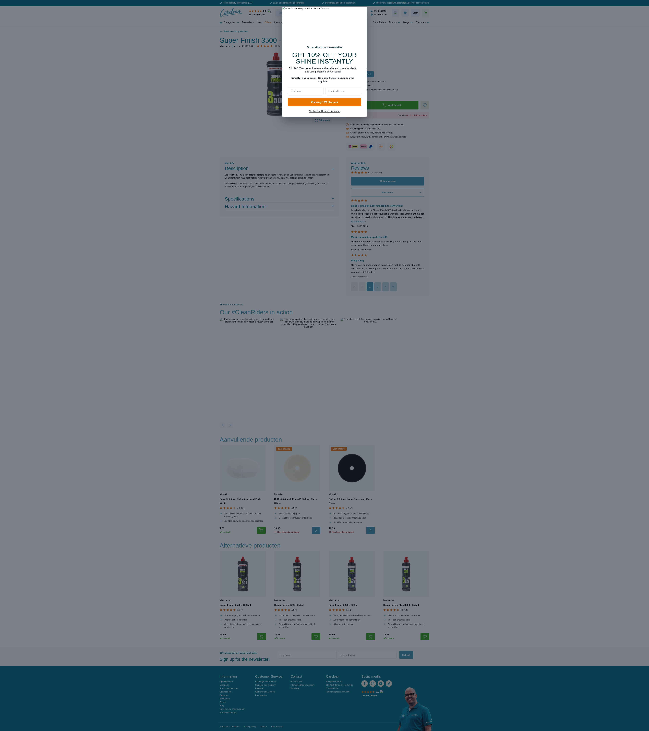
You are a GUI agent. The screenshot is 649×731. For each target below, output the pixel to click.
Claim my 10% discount (324, 102)
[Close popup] (362, 11)
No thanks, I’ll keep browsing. (324, 111)
